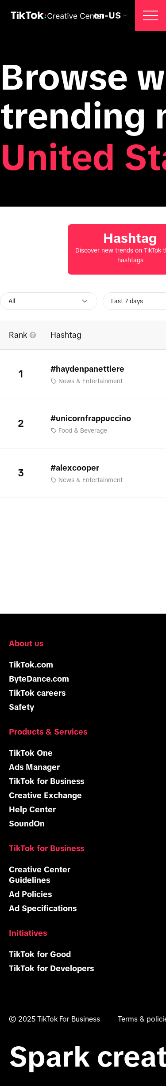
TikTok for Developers (51, 968)
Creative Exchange (45, 795)
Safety (21, 707)
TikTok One (31, 753)
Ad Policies (30, 894)
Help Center (32, 809)
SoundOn (27, 823)
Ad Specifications (43, 908)
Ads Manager (34, 767)
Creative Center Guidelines (39, 875)
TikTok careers (37, 693)
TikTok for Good (40, 954)
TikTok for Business (46, 781)
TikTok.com (31, 664)
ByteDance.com (39, 679)
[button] (150, 15)
